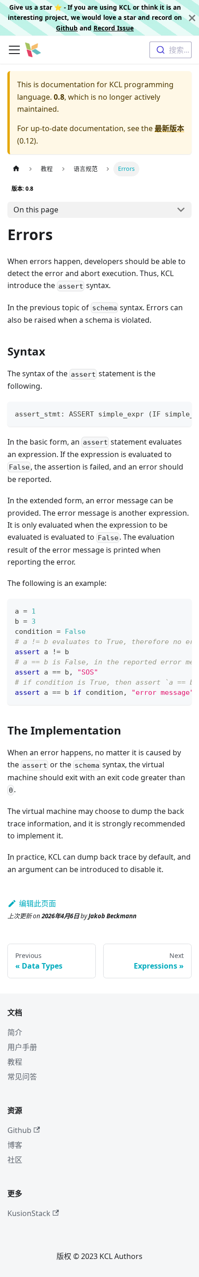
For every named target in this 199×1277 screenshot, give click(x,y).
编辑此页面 (37, 903)
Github (67, 28)
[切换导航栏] (14, 50)
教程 (14, 1062)
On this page (35, 210)
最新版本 (169, 128)
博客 (14, 1145)
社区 (14, 1160)
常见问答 (22, 1077)
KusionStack (28, 1213)
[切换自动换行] (163, 413)
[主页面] (16, 169)
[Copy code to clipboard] (180, 413)
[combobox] (170, 50)
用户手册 (22, 1047)
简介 (14, 1032)
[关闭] (192, 18)
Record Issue (113, 28)
